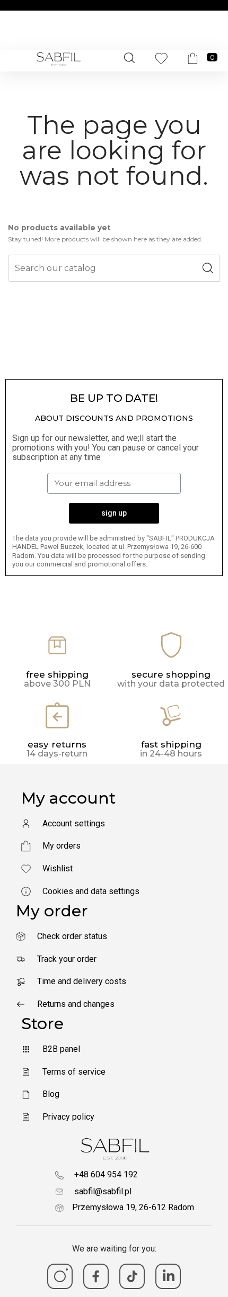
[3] (132, 1276)
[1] (60, 1276)
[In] (168, 1276)
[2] (96, 1276)
